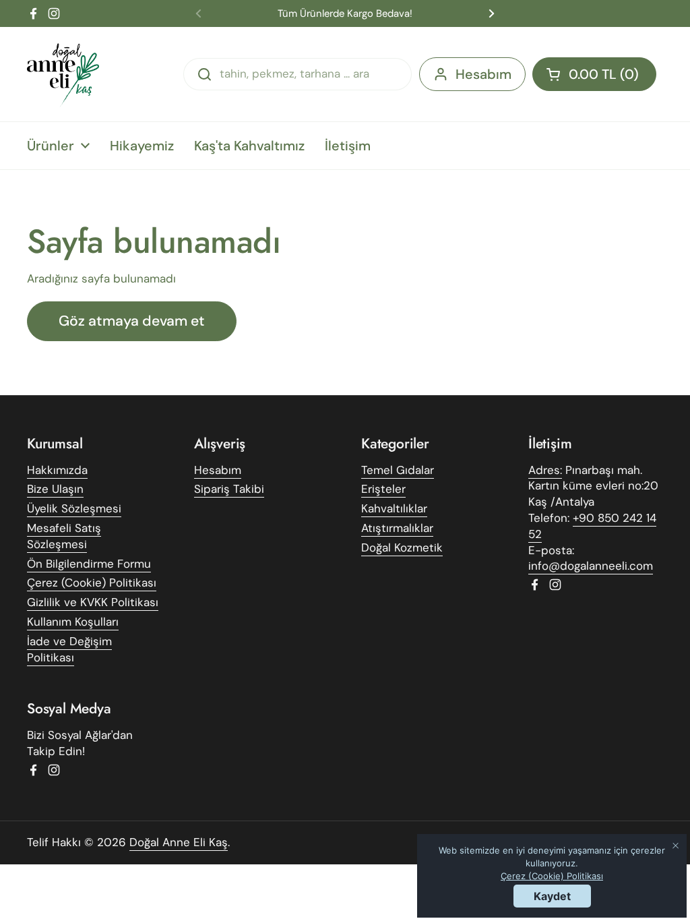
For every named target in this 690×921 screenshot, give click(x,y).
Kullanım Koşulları (73, 621)
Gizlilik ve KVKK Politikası (92, 602)
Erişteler (383, 488)
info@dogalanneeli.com (590, 565)
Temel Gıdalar (397, 470)
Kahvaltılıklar (394, 508)
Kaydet (552, 896)
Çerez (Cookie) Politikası (91, 582)
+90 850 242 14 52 (592, 525)
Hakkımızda (57, 470)
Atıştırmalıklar (397, 528)
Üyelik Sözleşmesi (74, 508)
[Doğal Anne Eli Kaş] (64, 74)
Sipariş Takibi (229, 488)
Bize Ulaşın (55, 488)
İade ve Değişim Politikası (69, 649)
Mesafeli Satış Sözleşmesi (64, 536)
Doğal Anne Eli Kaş (178, 842)
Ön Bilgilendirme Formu (89, 563)
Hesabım (483, 74)
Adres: (545, 470)
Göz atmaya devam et (132, 320)
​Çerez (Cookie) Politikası (552, 875)
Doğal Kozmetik (402, 547)
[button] (594, 74)
